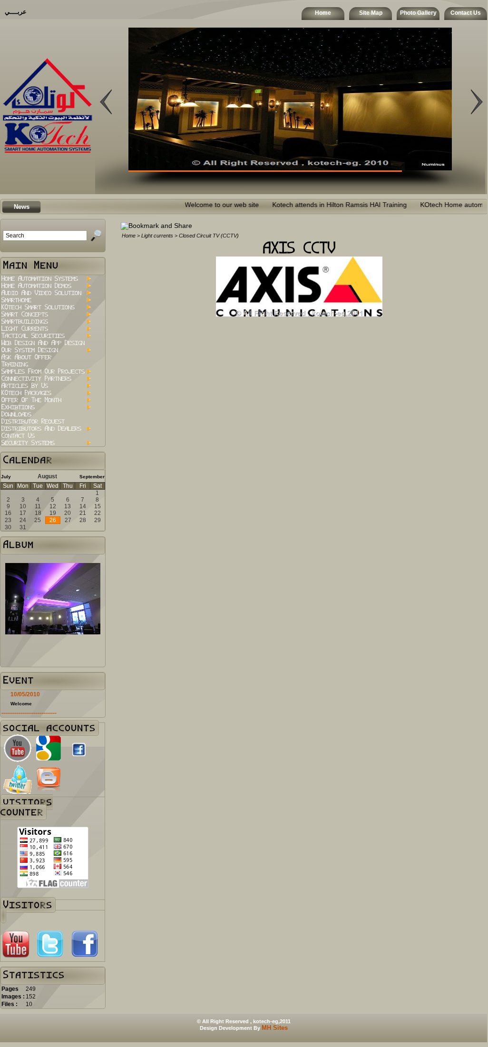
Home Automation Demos (36, 285)
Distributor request (33, 421)
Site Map (370, 13)
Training (14, 364)
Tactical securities (33, 335)
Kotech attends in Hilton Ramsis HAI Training (320, 204)
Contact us (18, 435)
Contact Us (465, 13)
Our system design (29, 350)
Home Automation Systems (39, 278)
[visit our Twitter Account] (17, 791)
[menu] (45, 360)
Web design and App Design (43, 342)
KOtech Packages (26, 392)
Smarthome (16, 300)
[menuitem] (45, 278)
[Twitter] (50, 956)
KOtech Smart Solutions (38, 307)
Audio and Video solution (41, 292)
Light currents (24, 328)
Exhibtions (18, 407)
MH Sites (275, 1027)
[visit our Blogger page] (48, 791)
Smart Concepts (24, 314)
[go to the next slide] (106, 160)
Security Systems (28, 442)
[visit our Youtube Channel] (17, 760)
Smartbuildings (24, 321)
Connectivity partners (36, 378)
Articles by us (24, 385)
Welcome (21, 703)
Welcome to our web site (202, 204)
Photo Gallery (418, 13)
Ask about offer (26, 357)
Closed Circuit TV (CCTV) (209, 235)
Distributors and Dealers (41, 428)
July (6, 476)
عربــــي (16, 11)
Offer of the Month (31, 400)
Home (323, 13)
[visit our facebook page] (79, 758)
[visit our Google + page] (48, 760)
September (92, 476)
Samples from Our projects (43, 371)
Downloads (16, 414)
